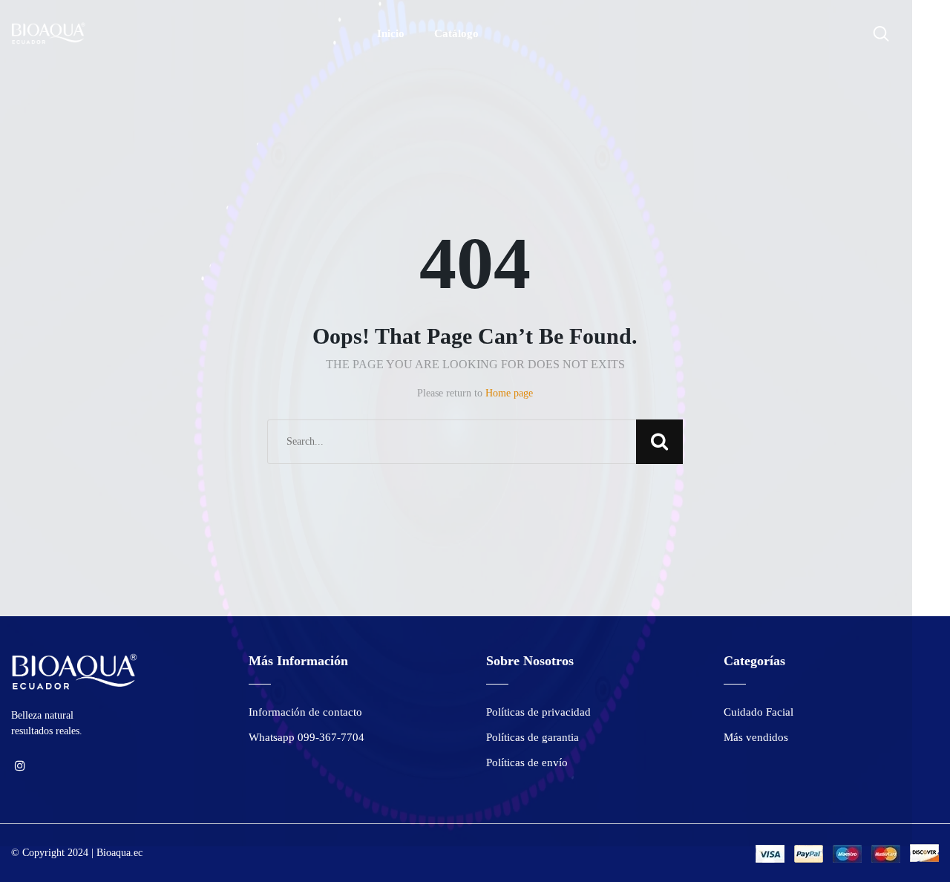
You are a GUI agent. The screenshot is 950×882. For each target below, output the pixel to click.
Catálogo (456, 33)
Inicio (390, 33)
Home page (509, 393)
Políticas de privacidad (538, 712)
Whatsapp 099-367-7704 (306, 737)
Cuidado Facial (758, 712)
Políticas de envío (527, 762)
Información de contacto (305, 712)
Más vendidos (756, 737)
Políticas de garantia (532, 737)
